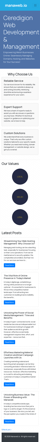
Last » (9, 429)
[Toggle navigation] (35, 5)
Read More (9, 265)
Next (5, 429)
